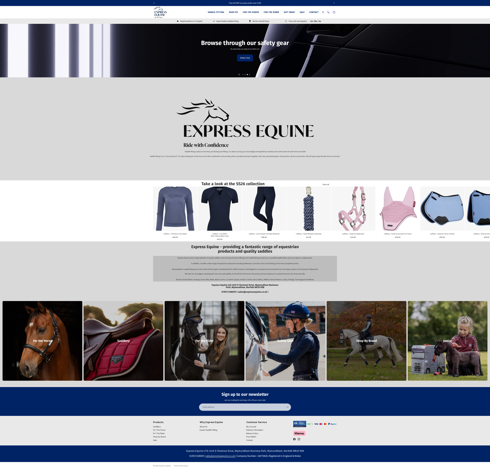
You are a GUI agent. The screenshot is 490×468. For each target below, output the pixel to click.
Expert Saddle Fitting (208, 430)
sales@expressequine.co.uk (253, 291)
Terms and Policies (181, 466)
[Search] (323, 12)
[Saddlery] (123, 341)
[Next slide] (334, 3)
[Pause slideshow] (239, 74)
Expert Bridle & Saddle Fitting (227, 21)
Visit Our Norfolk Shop (260, 21)
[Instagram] (298, 439)
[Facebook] (294, 439)
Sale (155, 440)
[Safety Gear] (285, 341)
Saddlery (157, 427)
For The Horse (159, 430)
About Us (203, 427)
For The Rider (159, 433)
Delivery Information (254, 430)
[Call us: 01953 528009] (328, 12)
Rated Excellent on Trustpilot (191, 21)
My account (251, 427)
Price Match (251, 437)
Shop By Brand (159, 437)
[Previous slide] (154, 3)
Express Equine (165, 466)
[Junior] (447, 341)
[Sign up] (287, 407)
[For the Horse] (42, 341)
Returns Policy (252, 433)
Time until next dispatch (298, 21)
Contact (249, 440)
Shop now (245, 58)
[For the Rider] (204, 341)
